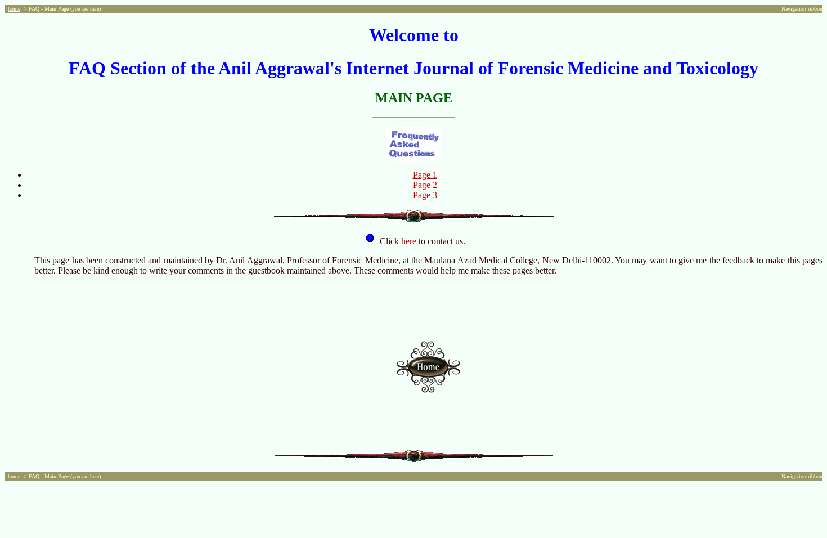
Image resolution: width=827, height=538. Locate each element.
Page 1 (425, 175)
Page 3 (425, 195)
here (408, 241)
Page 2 (425, 185)
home (14, 9)
